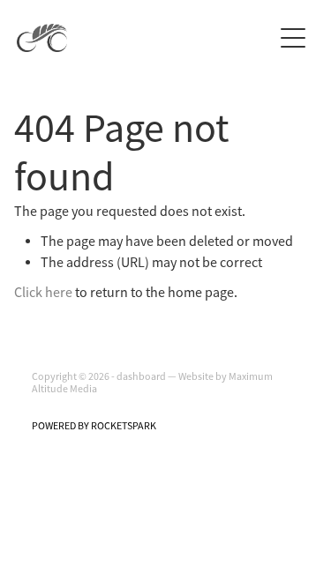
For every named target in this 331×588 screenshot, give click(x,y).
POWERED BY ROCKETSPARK (94, 426)
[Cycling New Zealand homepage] (145, 38)
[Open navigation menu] (293, 38)
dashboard (141, 376)
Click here (43, 292)
